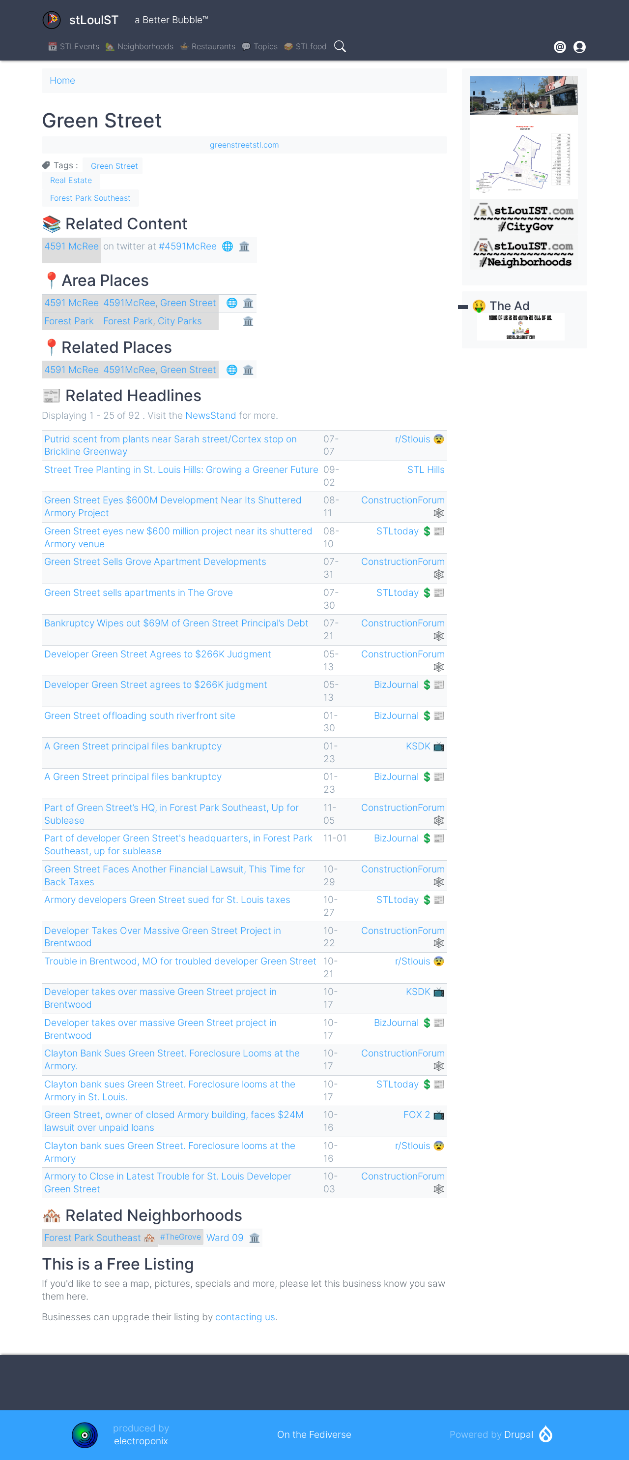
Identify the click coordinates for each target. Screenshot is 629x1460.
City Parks (180, 321)
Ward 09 (225, 1237)
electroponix (141, 1441)
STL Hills (426, 469)
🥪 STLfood (305, 46)
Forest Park (69, 321)
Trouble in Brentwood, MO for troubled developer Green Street (180, 961)
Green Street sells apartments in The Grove (138, 592)
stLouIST (94, 20)
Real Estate (71, 180)
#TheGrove (180, 1237)
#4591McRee (188, 246)
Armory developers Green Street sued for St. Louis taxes (167, 899)
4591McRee (129, 303)
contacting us (245, 1317)
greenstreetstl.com (244, 145)
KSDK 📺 (425, 746)
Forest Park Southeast (90, 198)
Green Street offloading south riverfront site (139, 715)
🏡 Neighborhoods (139, 46)
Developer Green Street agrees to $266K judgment (155, 684)
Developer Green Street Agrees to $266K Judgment (157, 654)
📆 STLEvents (73, 46)
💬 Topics (259, 46)
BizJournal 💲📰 (409, 684)
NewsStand (210, 415)
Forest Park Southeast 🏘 (99, 1237)
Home (62, 80)
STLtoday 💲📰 (410, 531)
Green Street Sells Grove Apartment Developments (155, 561)
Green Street (114, 166)
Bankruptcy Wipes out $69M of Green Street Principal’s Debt (176, 623)
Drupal (518, 1434)
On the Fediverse (314, 1434)
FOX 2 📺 (424, 1114)
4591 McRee (71, 246)
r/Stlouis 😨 (420, 439)
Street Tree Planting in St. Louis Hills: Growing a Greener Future (181, 469)
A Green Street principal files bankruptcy (133, 746)
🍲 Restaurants (207, 46)
